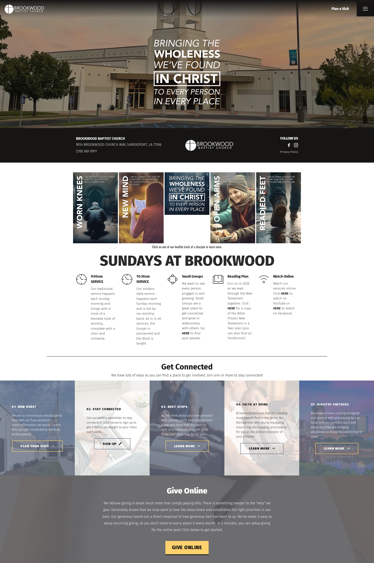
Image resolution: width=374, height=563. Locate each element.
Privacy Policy (289, 152)
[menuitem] (340, 9)
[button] (365, 8)
